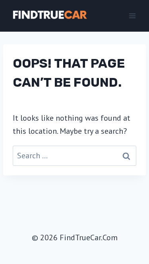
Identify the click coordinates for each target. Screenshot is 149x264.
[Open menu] (132, 15)
